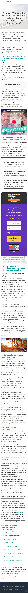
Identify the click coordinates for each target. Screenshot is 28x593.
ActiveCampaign (22, 259)
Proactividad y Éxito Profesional (13, 560)
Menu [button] (24, 2)
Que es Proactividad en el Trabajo (13, 550)
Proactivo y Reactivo (10, 542)
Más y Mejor (19, 512)
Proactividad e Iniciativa (10, 564)
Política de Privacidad (13, 589)
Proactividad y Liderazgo (11, 557)
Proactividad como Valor (11, 546)
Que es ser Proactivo (10, 539)
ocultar (20, 84)
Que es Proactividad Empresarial (13, 553)
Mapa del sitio (22, 589)
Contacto (14, 590)
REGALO (3, 588)
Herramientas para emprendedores (14, 588)
